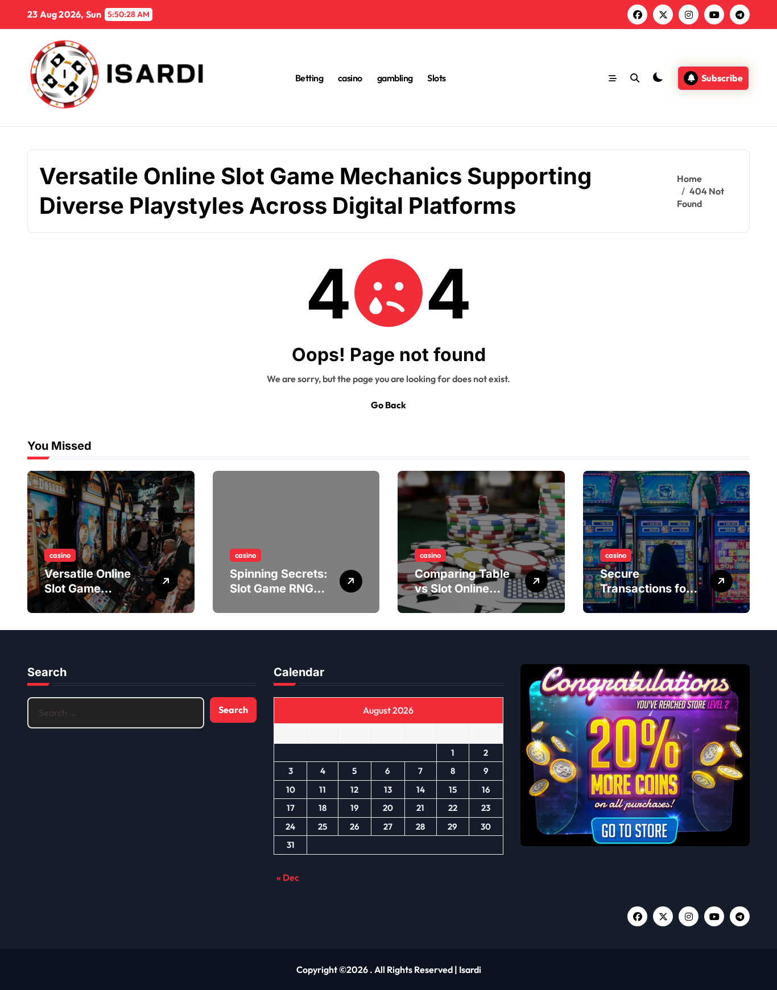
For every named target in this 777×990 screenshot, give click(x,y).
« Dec (287, 877)
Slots (436, 78)
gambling (395, 78)
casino (350, 78)
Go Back (388, 405)
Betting (309, 78)
